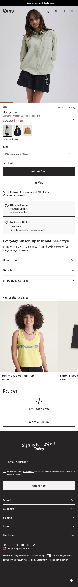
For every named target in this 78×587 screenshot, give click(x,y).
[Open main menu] (72, 11)
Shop (60, 107)
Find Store (15, 226)
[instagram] (28, 545)
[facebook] (11, 545)
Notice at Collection (58, 559)
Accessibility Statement (35, 559)
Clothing (71, 107)
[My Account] (56, 11)
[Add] (54, 304)
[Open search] (64, 11)
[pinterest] (17, 545)
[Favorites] (72, 120)
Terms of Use (9, 559)
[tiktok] (34, 545)
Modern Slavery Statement (16, 555)
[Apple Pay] (39, 182)
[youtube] (22, 545)
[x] (5, 545)
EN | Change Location (18, 548)
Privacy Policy (28, 471)
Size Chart (8, 163)
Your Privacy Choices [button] (62, 555)
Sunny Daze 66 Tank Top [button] (17, 375)
